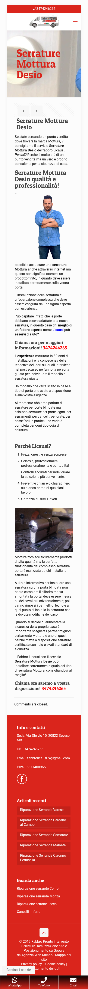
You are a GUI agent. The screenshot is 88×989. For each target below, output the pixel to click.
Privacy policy (31, 964)
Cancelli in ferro (28, 912)
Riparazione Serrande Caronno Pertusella (43, 857)
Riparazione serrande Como (38, 888)
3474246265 (46, 9)
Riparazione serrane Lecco (37, 904)
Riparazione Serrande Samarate (44, 835)
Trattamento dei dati (45, 968)
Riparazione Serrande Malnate (43, 845)
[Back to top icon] (44, 932)
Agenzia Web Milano (37, 955)
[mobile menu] (75, 21)
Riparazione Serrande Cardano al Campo (43, 822)
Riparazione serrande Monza (38, 896)
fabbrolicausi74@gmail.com (48, 758)
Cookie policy (55, 964)
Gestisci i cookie (18, 970)
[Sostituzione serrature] (44, 21)
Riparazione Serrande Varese (41, 810)
